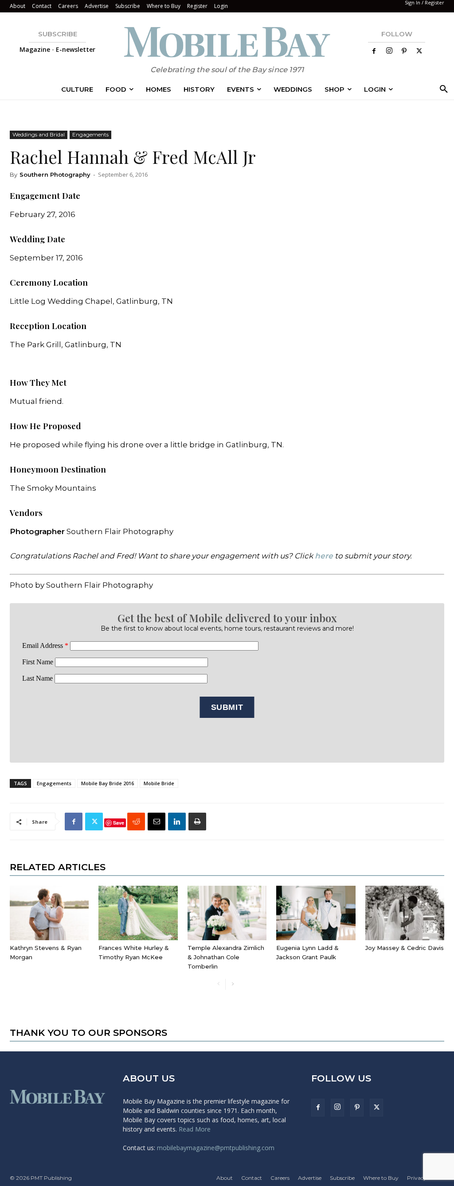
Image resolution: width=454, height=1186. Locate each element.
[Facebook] (374, 51)
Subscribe (127, 6)
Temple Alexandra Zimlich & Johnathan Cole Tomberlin (226, 957)
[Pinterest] (404, 51)
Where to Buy (163, 6)
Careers (68, 6)
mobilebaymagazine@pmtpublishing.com (215, 1147)
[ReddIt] (136, 821)
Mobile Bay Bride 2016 (107, 783)
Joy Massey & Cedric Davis (404, 947)
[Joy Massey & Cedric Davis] (404, 913)
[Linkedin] (177, 821)
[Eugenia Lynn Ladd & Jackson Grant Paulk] (315, 913)
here (324, 555)
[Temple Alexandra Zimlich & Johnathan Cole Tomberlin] (227, 913)
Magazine (35, 49)
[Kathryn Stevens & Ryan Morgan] (49, 913)
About (17, 6)
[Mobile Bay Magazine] (227, 41)
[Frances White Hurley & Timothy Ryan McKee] (137, 913)
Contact (41, 6)
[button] (442, 89)
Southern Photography (55, 174)
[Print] (197, 821)
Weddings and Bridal (38, 134)
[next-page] (232, 984)
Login (221, 6)
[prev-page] (218, 984)
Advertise (97, 6)
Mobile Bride (159, 783)
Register (197, 6)
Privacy (417, 1177)
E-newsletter (75, 49)
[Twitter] (419, 51)
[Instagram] (389, 51)
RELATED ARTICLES (58, 866)
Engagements (90, 134)
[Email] (156, 821)
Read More (195, 1129)
